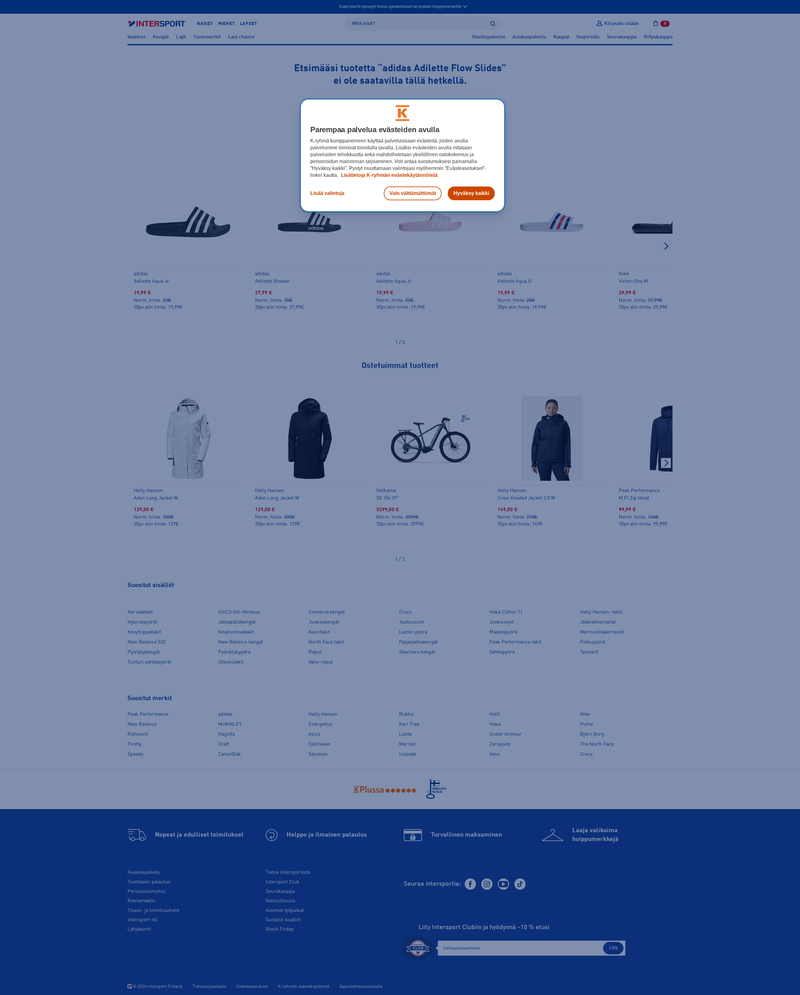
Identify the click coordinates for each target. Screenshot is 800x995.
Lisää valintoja (327, 193)
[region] (402, 155)
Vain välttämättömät (412, 193)
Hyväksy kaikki (471, 193)
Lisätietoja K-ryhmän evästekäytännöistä (389, 175)
